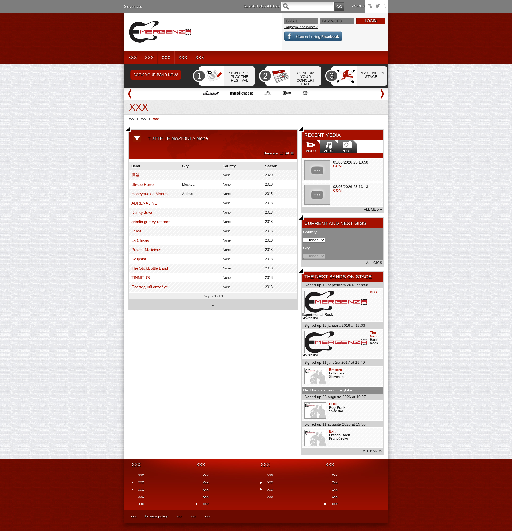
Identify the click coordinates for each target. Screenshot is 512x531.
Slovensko (133, 6)
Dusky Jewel (142, 212)
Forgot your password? (301, 27)
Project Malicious (146, 249)
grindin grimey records (150, 221)
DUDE (334, 404)
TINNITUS (140, 277)
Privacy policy (156, 516)
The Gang (374, 334)
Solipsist (138, 259)
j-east (136, 231)
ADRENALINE (144, 203)
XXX (132, 57)
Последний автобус (149, 287)
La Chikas (140, 240)
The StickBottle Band (149, 268)
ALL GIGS (374, 262)
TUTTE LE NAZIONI (169, 138)
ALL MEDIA (373, 209)
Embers (335, 370)
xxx (132, 119)
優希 (135, 175)
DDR (373, 292)
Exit (332, 432)
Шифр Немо (142, 184)
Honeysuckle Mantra (149, 193)
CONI (337, 166)
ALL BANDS (372, 451)
